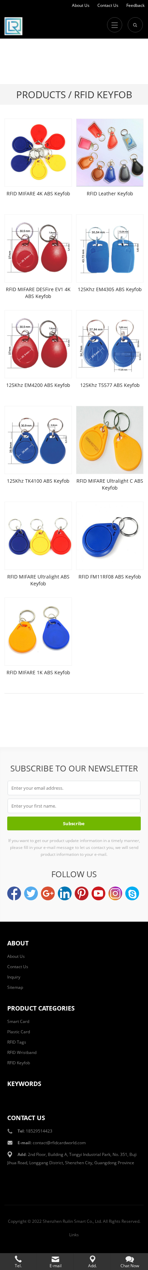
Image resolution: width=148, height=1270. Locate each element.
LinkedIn (65, 893)
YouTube (98, 893)
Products (41, 94)
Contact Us (107, 5)
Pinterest (81, 893)
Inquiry (13, 977)
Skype (132, 893)
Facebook (14, 893)
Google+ (48, 893)
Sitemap (15, 987)
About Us (80, 5)
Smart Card (18, 1021)
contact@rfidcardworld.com (59, 1143)
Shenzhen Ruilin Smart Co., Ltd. (72, 1221)
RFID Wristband (21, 1052)
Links (74, 1235)
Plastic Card (18, 1032)
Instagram (115, 893)
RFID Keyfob (18, 1063)
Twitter (31, 893)
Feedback (135, 5)
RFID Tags (16, 1042)
